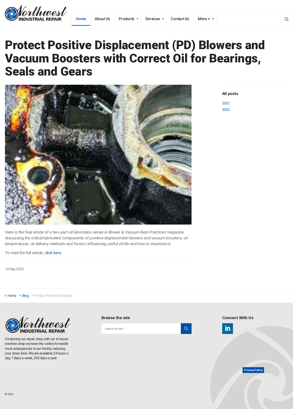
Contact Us (180, 19)
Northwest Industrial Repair (35, 12)
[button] (186, 328)
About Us (102, 19)
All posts (230, 93)
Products (126, 19)
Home (81, 19)
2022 (226, 103)
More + (204, 19)
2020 (226, 110)
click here (53, 252)
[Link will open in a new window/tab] (227, 328)
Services (152, 19)
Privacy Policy (253, 370)
